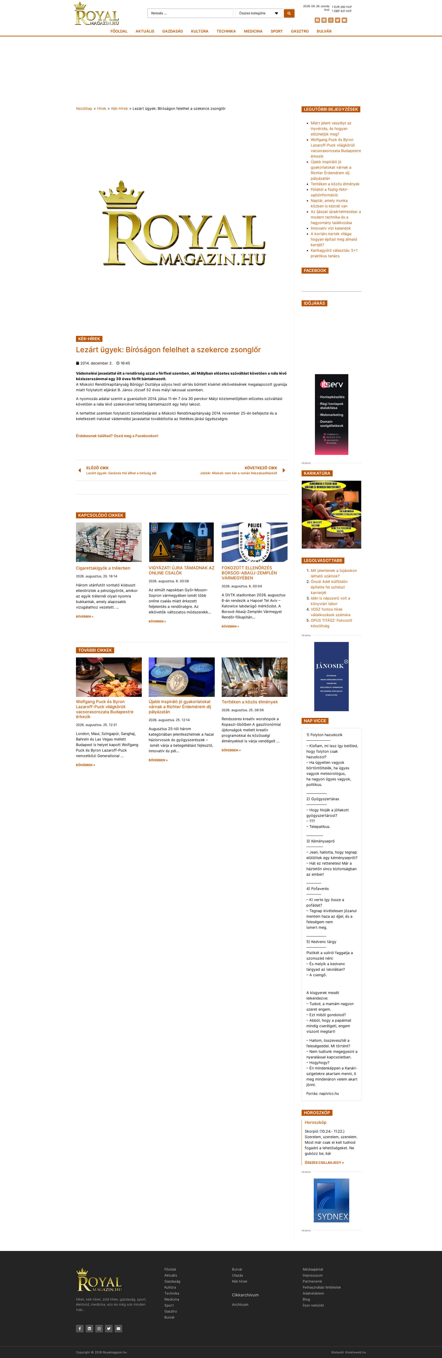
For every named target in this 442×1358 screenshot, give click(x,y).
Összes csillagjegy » (324, 1162)
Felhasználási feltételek (322, 1287)
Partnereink (312, 1281)
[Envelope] (344, 20)
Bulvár (324, 31)
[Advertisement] (221, 71)
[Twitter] (337, 20)
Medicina (253, 31)
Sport (277, 31)
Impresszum (313, 1275)
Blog (306, 1299)
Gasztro (300, 31)
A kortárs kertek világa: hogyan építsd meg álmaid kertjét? (334, 239)
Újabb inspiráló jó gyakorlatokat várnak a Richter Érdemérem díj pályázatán (180, 706)
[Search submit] (289, 13)
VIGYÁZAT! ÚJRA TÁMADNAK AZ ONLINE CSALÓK (182, 570)
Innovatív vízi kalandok (331, 228)
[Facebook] (317, 20)
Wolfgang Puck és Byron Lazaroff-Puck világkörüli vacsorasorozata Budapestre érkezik (105, 709)
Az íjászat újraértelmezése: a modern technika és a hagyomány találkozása (336, 217)
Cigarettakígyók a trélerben (103, 568)
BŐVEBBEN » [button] (84, 616)
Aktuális (145, 31)
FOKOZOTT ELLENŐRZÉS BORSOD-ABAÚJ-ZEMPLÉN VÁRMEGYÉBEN (249, 572)
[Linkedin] (324, 20)
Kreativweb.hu (355, 1352)
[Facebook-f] (80, 1328)
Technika (226, 31)
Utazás (237, 1275)
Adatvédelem (313, 1293)
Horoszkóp (315, 1122)
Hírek (101, 108)
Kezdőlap (84, 108)
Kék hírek (239, 1281)
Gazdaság (172, 31)
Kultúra (200, 31)
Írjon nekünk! (313, 1305)
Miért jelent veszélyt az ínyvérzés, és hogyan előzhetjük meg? (331, 128)
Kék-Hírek (119, 108)
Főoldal (119, 31)
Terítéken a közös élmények (250, 701)
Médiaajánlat (313, 1269)
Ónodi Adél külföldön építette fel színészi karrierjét (329, 587)
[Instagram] (330, 20)
